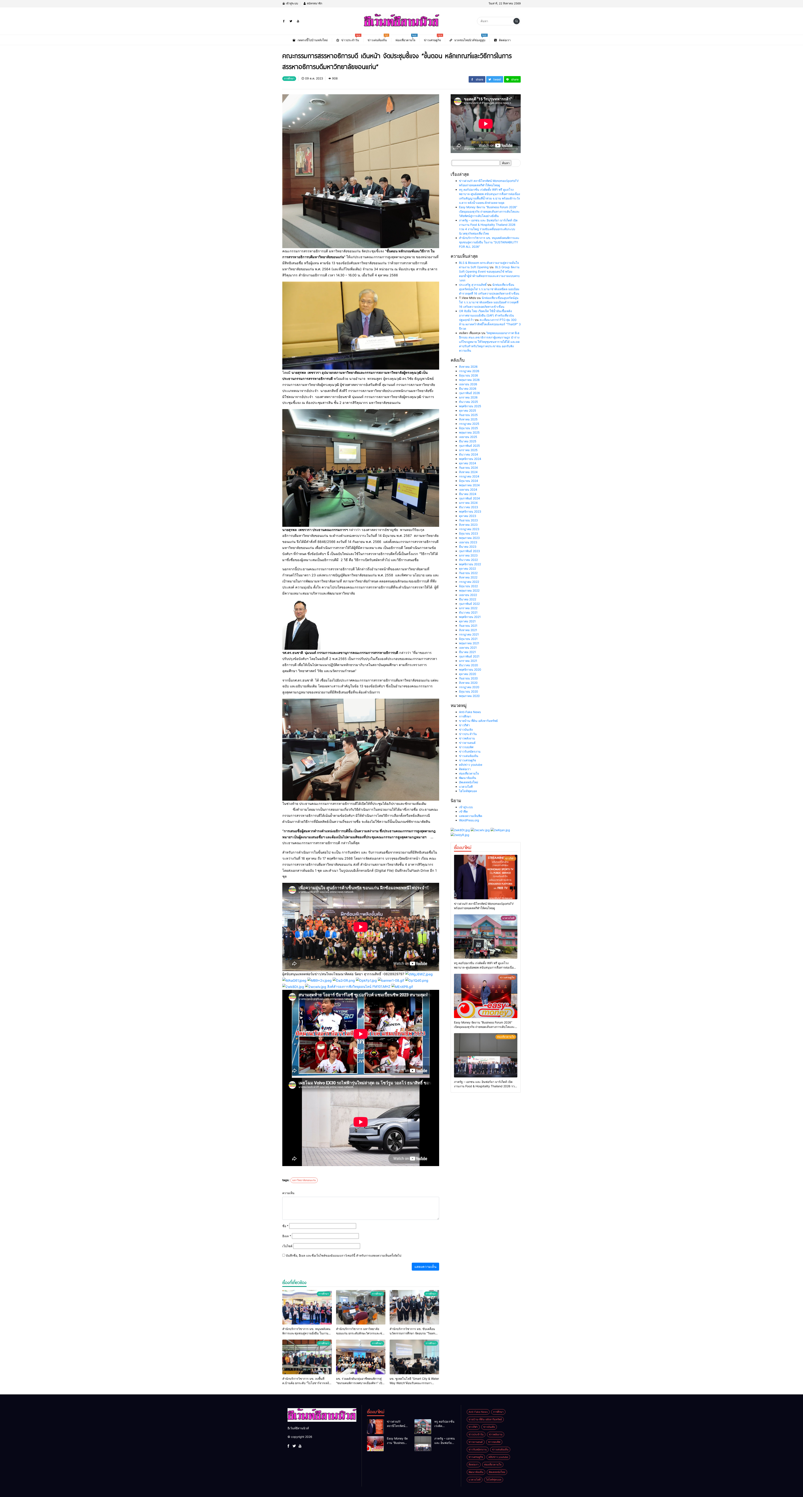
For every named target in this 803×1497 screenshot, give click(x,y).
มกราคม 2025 (468, 450)
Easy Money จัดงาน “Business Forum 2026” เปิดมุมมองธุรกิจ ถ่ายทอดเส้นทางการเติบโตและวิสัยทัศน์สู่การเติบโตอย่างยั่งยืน (489, 211)
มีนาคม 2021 (467, 652)
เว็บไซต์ (287, 1246)
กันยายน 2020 (468, 678)
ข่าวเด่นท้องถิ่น (468, 756)
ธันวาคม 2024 (468, 454)
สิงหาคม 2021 (468, 630)
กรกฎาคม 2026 (469, 371)
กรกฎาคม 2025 (469, 423)
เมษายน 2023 (468, 542)
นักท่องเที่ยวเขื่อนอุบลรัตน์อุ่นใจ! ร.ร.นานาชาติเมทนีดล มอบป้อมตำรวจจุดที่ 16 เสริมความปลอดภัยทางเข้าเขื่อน (489, 289)
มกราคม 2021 (468, 660)
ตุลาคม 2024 (467, 463)
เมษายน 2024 (468, 489)
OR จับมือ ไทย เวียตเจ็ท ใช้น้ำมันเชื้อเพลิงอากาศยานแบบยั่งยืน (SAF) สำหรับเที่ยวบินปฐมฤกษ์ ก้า (486, 315)
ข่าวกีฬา (464, 725)
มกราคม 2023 (468, 555)
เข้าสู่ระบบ (291, 3)
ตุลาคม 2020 (467, 674)
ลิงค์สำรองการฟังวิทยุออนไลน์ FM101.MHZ (358, 986)
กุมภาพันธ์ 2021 (469, 656)
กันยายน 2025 (468, 415)
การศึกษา (465, 716)
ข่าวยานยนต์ (467, 742)
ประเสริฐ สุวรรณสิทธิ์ (473, 284)
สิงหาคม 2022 (468, 577)
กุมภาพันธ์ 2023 (469, 551)
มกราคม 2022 (468, 608)
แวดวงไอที (466, 786)
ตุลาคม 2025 (467, 410)
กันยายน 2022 (468, 573)
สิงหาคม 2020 (468, 682)
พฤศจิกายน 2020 (470, 669)
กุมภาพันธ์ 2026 (469, 393)
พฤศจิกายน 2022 (470, 564)
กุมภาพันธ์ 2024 (469, 498)
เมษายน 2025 (468, 437)
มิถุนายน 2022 (468, 586)
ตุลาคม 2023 (467, 516)
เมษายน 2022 (468, 595)
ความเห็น (288, 1193)
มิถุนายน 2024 (468, 480)
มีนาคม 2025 (467, 441)
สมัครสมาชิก (314, 3)
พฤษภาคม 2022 (469, 590)
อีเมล (286, 1236)
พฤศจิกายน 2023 (470, 511)
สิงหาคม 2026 (468, 366)
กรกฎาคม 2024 (469, 476)
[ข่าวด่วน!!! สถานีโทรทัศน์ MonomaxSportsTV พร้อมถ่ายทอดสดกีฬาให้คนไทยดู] (485, 877)
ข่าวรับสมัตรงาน (470, 751)
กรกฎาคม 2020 (469, 687)
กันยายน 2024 (468, 467)
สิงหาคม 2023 (468, 524)
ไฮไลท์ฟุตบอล (468, 791)
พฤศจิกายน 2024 (470, 459)
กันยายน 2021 (468, 625)
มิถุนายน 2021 (468, 639)
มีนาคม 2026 (467, 388)
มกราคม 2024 (468, 502)
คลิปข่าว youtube (470, 764)
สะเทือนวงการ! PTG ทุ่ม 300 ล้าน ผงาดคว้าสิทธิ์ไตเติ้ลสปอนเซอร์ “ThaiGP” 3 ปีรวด (490, 324)
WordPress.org (469, 820)
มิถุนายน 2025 (468, 428)
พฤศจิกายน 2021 (470, 617)
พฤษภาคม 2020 (469, 696)
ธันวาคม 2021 (468, 612)
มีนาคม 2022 (467, 599)
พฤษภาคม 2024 (469, 485)
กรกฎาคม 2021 (469, 634)
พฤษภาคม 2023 (469, 538)
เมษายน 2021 (468, 647)
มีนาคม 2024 (467, 494)
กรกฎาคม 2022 (469, 581)
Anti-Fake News (470, 712)
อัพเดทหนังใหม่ (468, 782)
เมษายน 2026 (468, 384)
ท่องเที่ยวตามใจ (469, 773)
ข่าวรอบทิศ (466, 747)
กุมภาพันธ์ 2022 (469, 603)
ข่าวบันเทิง (466, 729)
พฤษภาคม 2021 (469, 643)
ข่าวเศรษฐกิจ (467, 760)
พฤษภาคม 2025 (469, 432)
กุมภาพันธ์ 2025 (469, 445)
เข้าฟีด (463, 811)
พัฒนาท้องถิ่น (467, 778)
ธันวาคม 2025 (468, 401)
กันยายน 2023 (468, 520)
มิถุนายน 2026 (468, 375)
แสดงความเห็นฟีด (470, 816)
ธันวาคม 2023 (468, 507)
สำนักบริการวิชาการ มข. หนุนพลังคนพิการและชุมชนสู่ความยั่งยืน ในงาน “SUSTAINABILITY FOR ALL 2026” (489, 242)
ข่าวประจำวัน (468, 734)
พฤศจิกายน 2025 (470, 406)
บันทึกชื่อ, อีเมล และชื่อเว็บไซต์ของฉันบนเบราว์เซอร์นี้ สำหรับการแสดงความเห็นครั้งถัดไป (343, 1255)
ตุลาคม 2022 (467, 568)
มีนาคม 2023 (467, 546)
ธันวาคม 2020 (468, 665)
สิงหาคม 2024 (468, 472)
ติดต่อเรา (465, 769)
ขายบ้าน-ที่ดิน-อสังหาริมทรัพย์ (478, 720)
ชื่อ (285, 1226)
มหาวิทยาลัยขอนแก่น (304, 1180)
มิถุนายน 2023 (468, 533)
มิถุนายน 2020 (468, 691)
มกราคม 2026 (468, 397)
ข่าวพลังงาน (467, 738)
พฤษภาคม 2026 (469, 380)
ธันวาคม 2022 (468, 560)
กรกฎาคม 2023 (469, 529)
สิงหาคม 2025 (468, 419)
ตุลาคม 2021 (467, 621)
